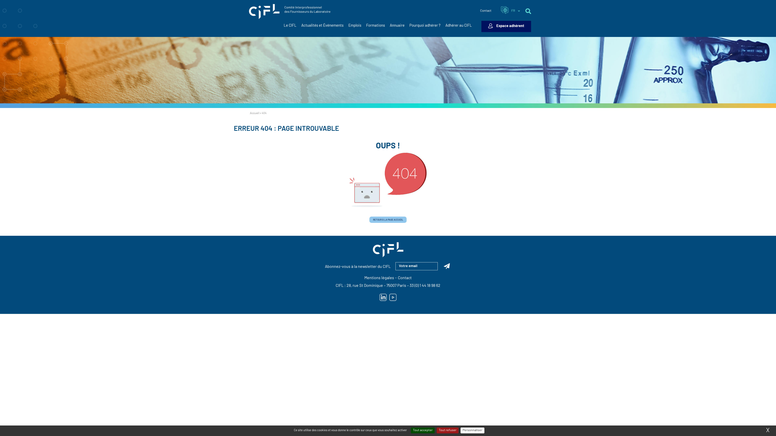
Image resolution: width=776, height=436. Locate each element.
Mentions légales (379, 278)
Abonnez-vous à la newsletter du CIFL (358, 267)
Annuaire (397, 26)
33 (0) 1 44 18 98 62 (425, 286)
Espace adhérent (510, 26)
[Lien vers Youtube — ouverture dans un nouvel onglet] (392, 297)
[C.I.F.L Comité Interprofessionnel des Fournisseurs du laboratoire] (264, 11)
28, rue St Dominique (365, 286)
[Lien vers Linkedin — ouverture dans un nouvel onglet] (383, 297)
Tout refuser (448, 430)
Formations (375, 26)
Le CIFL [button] (290, 26)
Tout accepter (423, 430)
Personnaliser (472, 430)
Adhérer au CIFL (458, 26)
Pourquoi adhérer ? (425, 26)
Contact (485, 11)
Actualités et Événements (322, 26)
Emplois (354, 26)
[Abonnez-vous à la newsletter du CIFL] (447, 266)
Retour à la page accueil (388, 220)
